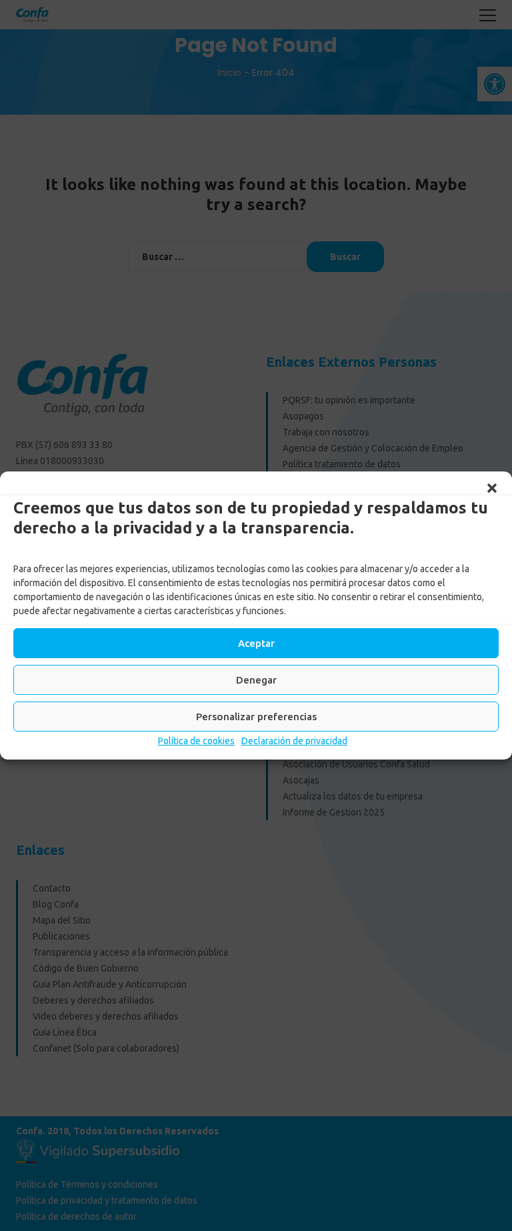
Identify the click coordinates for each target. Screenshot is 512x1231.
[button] (492, 488)
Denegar (256, 680)
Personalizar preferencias (256, 716)
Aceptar (256, 643)
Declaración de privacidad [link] (294, 741)
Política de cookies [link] (196, 741)
